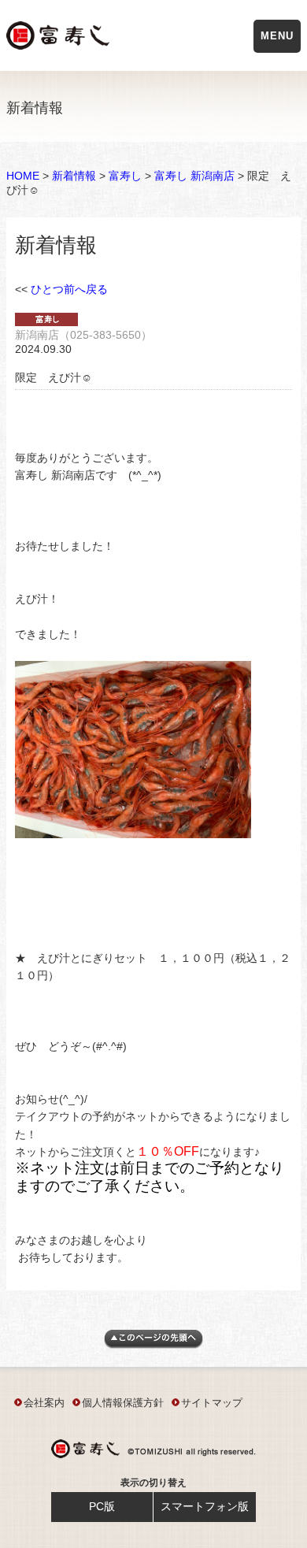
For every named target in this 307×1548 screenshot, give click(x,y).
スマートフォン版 (205, 1506)
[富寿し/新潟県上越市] (59, 38)
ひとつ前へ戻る (69, 289)
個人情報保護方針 (123, 1403)
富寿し (125, 175)
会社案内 (44, 1403)
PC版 (102, 1506)
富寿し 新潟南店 (194, 175)
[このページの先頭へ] (153, 1344)
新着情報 (74, 175)
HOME (22, 175)
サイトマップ (211, 1403)
